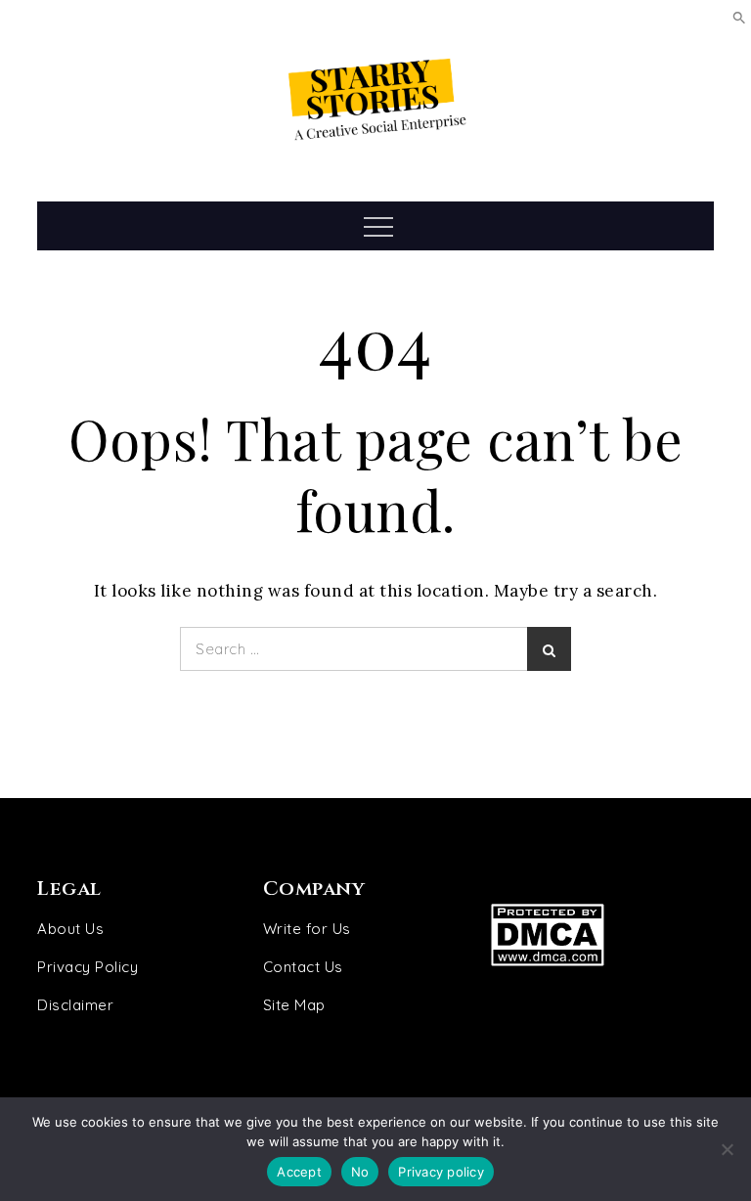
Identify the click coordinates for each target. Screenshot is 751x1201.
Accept (299, 1171)
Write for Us (307, 928)
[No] (726, 1149)
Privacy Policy (87, 966)
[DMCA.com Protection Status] (588, 934)
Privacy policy (441, 1171)
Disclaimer (75, 1005)
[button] (739, 16)
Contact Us (303, 966)
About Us (70, 928)
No (360, 1171)
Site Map (294, 1005)
